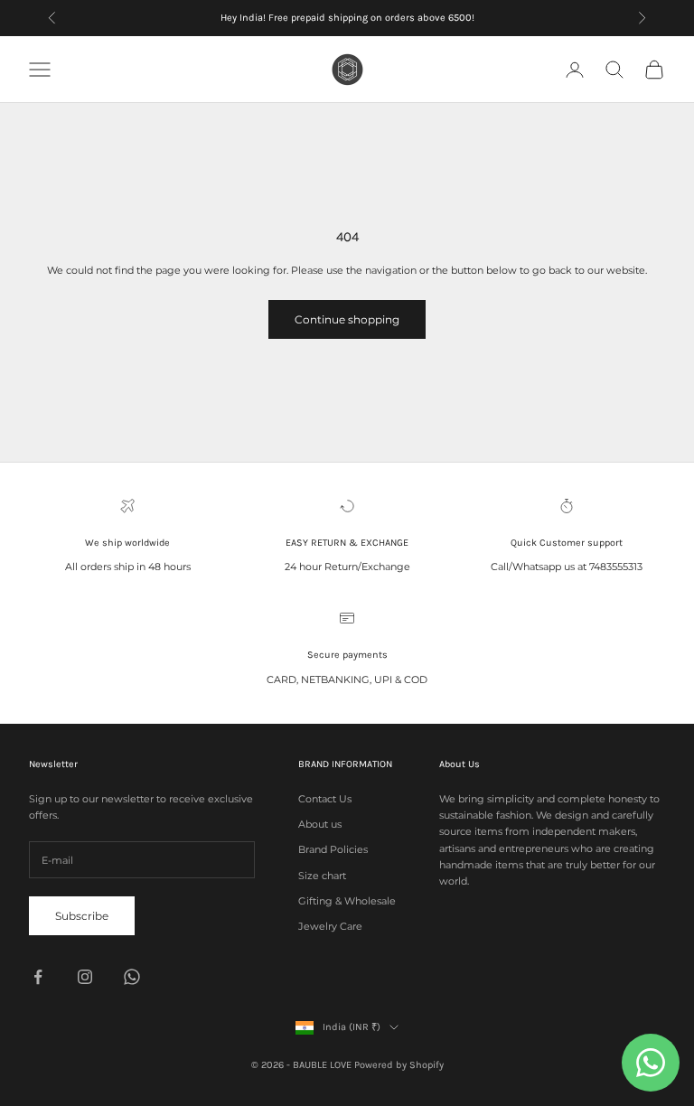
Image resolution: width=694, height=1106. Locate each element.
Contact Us (325, 798)
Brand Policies (333, 849)
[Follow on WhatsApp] (132, 977)
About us (320, 824)
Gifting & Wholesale (347, 901)
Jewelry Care (330, 926)
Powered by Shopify (399, 1065)
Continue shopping (347, 319)
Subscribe (81, 916)
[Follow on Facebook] (38, 977)
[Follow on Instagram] (85, 977)
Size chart (322, 875)
